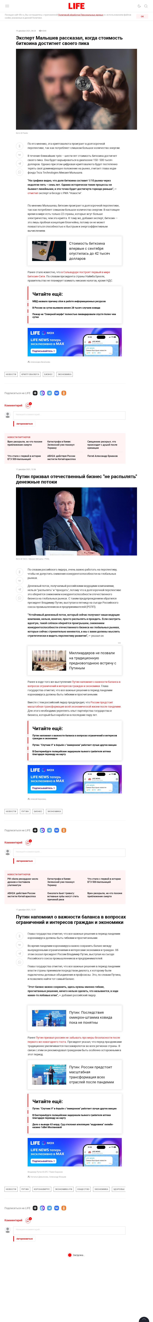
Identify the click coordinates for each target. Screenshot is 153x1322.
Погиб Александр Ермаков (102, 456)
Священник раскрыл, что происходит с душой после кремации (102, 445)
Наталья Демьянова (39, 1177)
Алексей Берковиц (38, 799)
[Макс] (42, 393)
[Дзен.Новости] (35, 393)
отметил (33, 193)
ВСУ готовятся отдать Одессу (64, 1256)
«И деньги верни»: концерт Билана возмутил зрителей (62, 1272)
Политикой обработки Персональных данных (80, 14)
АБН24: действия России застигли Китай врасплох (61, 457)
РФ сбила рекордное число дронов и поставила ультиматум (22, 882)
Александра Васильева (40, 362)
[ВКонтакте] (57, 393)
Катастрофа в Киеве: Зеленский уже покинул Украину (60, 445)
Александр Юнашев (57, 1177)
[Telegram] (49, 393)
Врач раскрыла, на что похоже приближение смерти (24, 443)
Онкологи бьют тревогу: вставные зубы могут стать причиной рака (63, 896)
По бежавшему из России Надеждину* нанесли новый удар (23, 1274)
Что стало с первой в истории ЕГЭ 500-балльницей (24, 457)
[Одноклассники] (64, 393)
